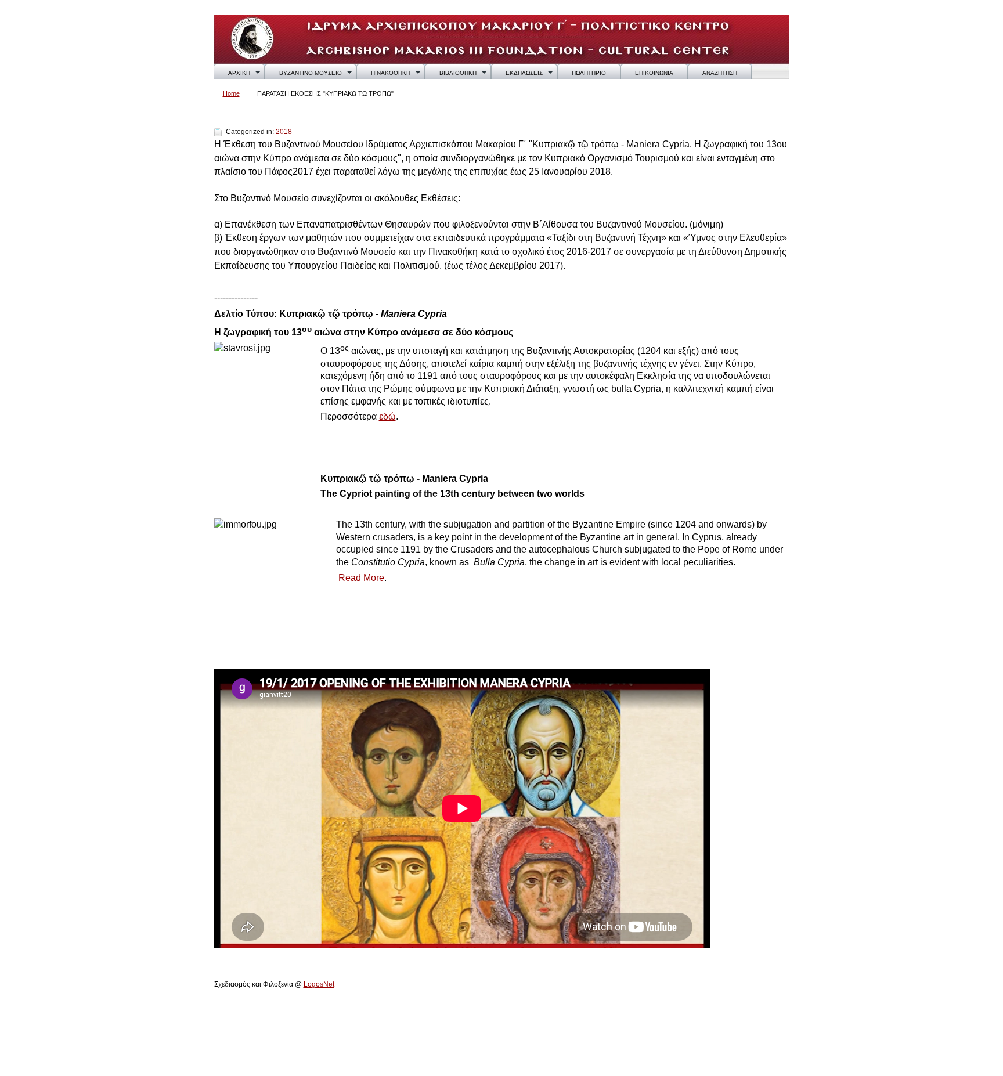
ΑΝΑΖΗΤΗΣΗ (719, 73)
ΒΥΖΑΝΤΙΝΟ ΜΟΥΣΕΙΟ (310, 73)
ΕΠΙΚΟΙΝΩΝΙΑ (654, 73)
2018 (284, 132)
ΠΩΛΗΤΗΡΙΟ (589, 73)
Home (231, 93)
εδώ (387, 416)
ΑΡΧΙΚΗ (239, 73)
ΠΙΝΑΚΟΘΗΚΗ (390, 73)
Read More (361, 578)
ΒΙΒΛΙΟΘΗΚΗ (458, 73)
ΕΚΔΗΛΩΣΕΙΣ (524, 73)
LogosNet (319, 984)
